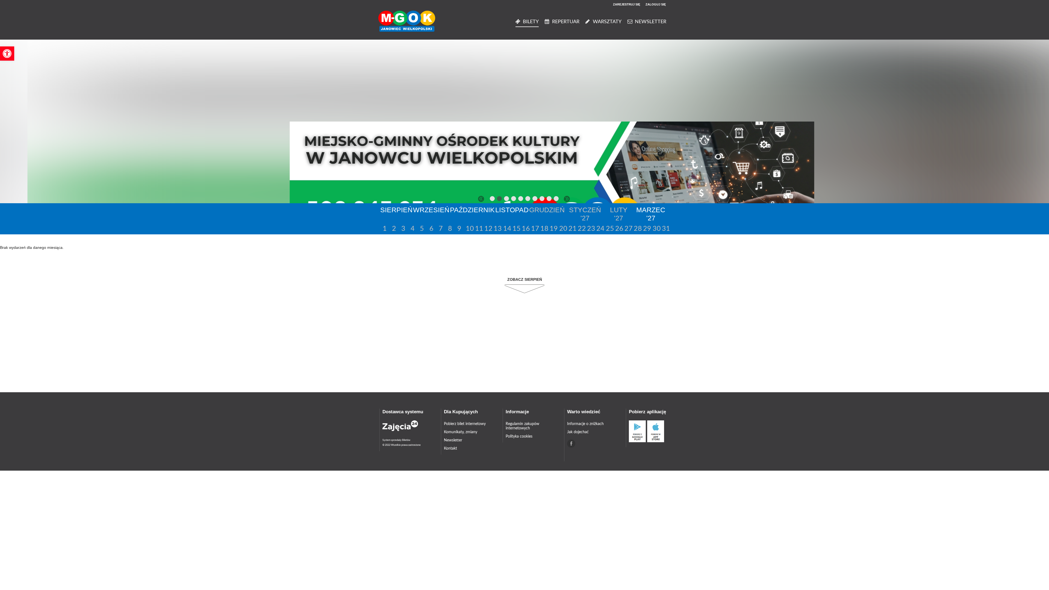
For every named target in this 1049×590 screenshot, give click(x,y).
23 (590, 228)
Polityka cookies (519, 436)
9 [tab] (549, 199)
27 (628, 228)
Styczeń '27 (585, 214)
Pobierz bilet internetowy (465, 424)
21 (572, 228)
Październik (472, 210)
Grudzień (547, 210)
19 (553, 228)
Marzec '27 (650, 214)
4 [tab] (514, 199)
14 (507, 228)
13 (497, 228)
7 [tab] (535, 199)
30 (656, 228)
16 (525, 228)
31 (665, 228)
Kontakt (450, 448)
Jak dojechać (578, 432)
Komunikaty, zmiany (460, 432)
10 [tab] (556, 199)
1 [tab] (492, 199)
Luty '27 (618, 214)
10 (469, 228)
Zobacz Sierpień (524, 279)
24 (600, 228)
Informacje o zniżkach (585, 424)
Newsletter (453, 440)
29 (646, 228)
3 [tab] (506, 199)
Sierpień (396, 210)
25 (609, 228)
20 (563, 228)
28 (637, 228)
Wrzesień (431, 210)
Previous (481, 199)
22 (581, 228)
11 (478, 228)
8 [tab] (542, 199)
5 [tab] (521, 199)
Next (567, 199)
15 (516, 228)
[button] (7, 53)
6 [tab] (528, 199)
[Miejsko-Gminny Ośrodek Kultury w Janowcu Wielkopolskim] (406, 21)
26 (619, 228)
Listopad (512, 210)
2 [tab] (499, 199)
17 (534, 228)
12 (488, 228)
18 (544, 228)
